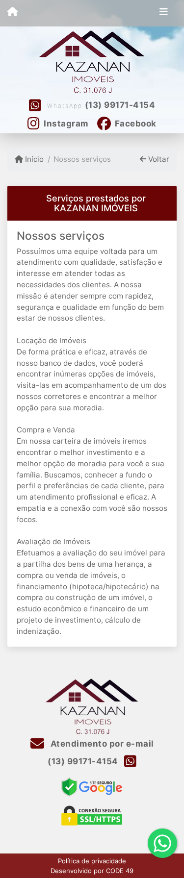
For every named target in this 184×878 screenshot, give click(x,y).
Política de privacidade (92, 861)
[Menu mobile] (12, 13)
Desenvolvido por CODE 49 (92, 871)
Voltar (157, 159)
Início (33, 159)
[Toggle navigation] (164, 13)
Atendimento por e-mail (101, 744)
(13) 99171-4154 (120, 105)
